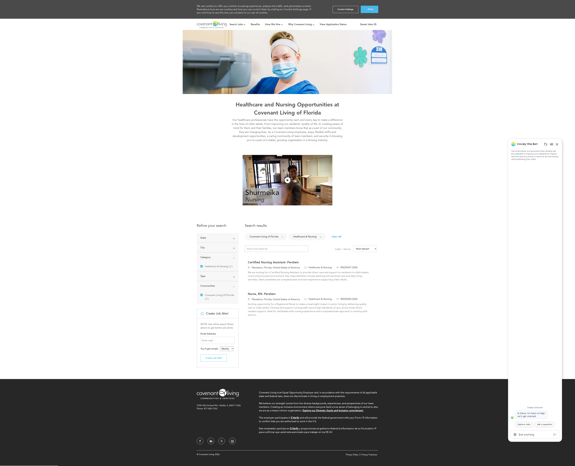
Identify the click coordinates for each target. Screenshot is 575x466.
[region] (535, 289)
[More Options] (515, 434)
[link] (218, 394)
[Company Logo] (212, 24)
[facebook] (200, 441)
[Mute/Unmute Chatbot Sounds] (551, 144)
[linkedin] (211, 441)
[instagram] (232, 441)
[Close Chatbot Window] (557, 144)
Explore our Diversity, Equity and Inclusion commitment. (333, 410)
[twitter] (221, 441)
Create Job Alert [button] (213, 358)
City (202, 247)
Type (202, 276)
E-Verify (295, 417)
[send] (555, 435)
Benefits (255, 24)
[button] (345, 9)
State (203, 237)
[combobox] (227, 348)
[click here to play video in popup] (287, 180)
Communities (207, 285)
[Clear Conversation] (546, 144)
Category (205, 257)
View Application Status (333, 24)
